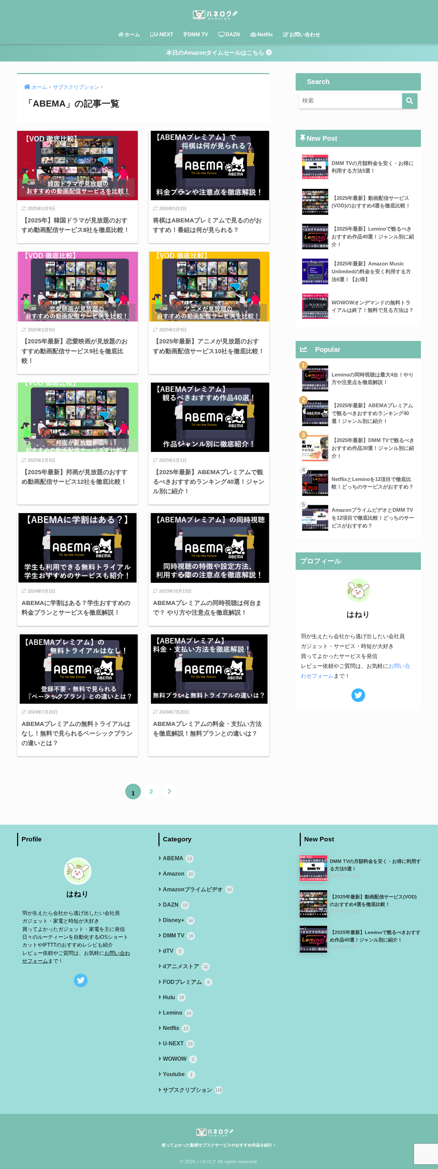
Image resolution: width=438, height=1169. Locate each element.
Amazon (178, 874)
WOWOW (178, 1059)
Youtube (178, 1074)
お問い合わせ (304, 34)
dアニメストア (185, 966)
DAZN (233, 34)
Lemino (177, 1013)
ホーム (132, 34)
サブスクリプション (192, 1090)
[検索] (409, 101)
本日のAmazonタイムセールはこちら (216, 53)
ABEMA (177, 858)
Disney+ (178, 920)
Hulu (173, 997)
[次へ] (169, 791)
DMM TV (198, 34)
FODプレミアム (186, 982)
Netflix (265, 34)
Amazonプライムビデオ (197, 889)
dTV (172, 951)
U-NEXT (163, 34)
